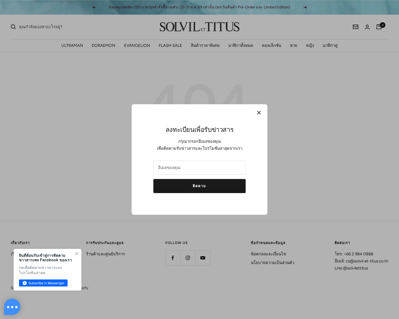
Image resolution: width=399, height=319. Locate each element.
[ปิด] (259, 113)
